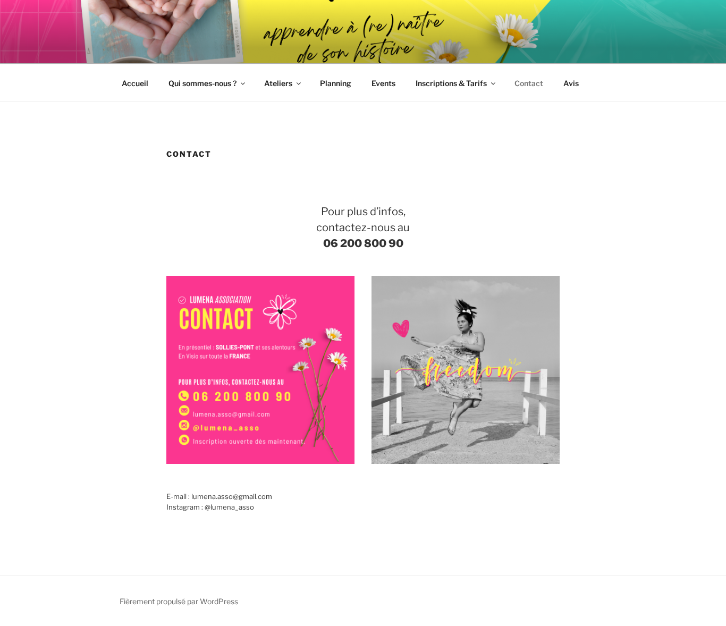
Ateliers (278, 83)
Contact (528, 83)
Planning (335, 83)
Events (383, 83)
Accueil (135, 83)
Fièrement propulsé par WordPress (179, 601)
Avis (571, 83)
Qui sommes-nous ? (202, 83)
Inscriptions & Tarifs (451, 83)
